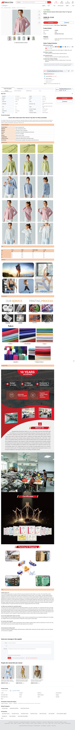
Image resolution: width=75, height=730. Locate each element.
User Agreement (43, 725)
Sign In (45, 83)
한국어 (46, 723)
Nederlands (39, 723)
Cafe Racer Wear (5, 708)
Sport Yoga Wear (51, 713)
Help (54, 5)
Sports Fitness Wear (43, 713)
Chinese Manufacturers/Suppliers (24, 722)
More (2, 718)
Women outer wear (4, 696)
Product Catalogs (17, 690)
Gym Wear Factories (15, 713)
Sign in (73, 2)
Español (15, 723)
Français (23, 723)
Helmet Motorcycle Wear (14, 708)
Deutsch (35, 723)
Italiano (32, 723)
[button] (50, 91)
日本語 (50, 723)
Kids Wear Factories (34, 713)
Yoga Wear (57, 696)
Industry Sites (45, 722)
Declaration (49, 725)
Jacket (39, 696)
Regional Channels (50, 722)
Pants (20, 696)
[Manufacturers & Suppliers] (7, 2)
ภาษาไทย (55, 723)
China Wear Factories (24, 713)
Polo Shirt (21, 692)
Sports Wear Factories (5, 713)
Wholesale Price (39, 722)
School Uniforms (58, 692)
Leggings (57, 694)
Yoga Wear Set (4, 716)
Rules (73, 5)
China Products (16, 722)
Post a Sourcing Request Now (31, 657)
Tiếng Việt (62, 723)
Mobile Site (61, 722)
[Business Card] (72, 93)
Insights (65, 722)
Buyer (49, 5)
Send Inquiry (50, 22)
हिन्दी (52, 723)
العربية (43, 723)
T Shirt (2, 692)
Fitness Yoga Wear (12, 716)
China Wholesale (33, 722)
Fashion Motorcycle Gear (25, 708)
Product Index (56, 722)
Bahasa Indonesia (68, 723)
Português (19, 723)
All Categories (5, 5)
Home (2, 7)
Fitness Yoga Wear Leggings (61, 713)
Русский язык (28, 723)
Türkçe (59, 723)
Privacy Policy (54, 725)
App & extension (60, 5)
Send (9, 657)
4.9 (60, 90)
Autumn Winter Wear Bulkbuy (23, 716)
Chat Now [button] (67, 22)
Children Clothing (40, 694)
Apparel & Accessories (7, 7)
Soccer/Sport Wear (4, 694)
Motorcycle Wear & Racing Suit (21, 7)
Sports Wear (13, 7)
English (12, 723)
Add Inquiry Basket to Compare (22, 42)
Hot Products (11, 722)
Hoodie (20, 694)
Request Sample (64, 25)
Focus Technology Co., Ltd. (30, 725)
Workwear (39, 692)
